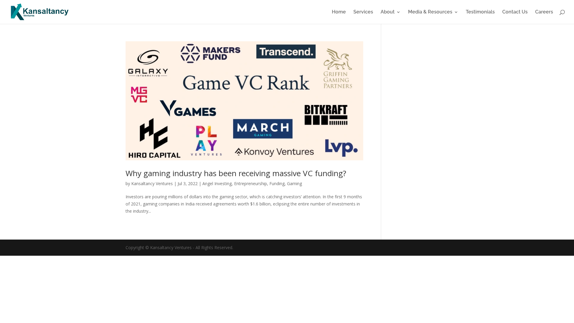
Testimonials (480, 12)
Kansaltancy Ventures (152, 183)
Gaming (294, 183)
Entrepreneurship (250, 183)
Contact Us (515, 12)
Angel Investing (217, 183)
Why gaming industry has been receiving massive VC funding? (236, 173)
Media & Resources (430, 12)
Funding (277, 183)
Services (363, 12)
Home (339, 12)
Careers (544, 12)
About (388, 12)
